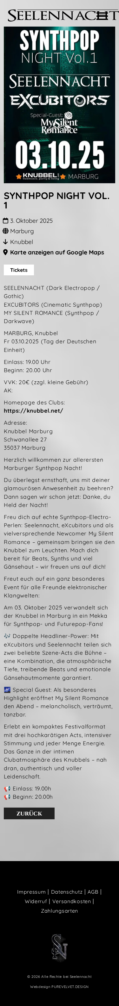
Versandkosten (71, 901)
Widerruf (36, 901)
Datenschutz (67, 892)
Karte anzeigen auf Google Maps (57, 252)
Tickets (19, 270)
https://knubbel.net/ (33, 410)
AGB (93, 892)
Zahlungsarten (59, 911)
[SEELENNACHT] (63, 15)
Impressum (31, 892)
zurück (29, 813)
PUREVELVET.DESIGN (70, 986)
